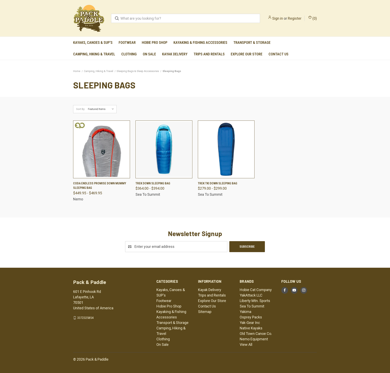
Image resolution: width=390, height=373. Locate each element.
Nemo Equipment (254, 339)
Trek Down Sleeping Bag (152, 183)
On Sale (149, 54)
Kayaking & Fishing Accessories (200, 42)
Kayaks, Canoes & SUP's (93, 42)
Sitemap (204, 312)
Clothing (129, 54)
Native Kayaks (251, 328)
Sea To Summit (252, 306)
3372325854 (85, 318)
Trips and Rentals (209, 54)
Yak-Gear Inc (250, 322)
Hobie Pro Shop (154, 42)
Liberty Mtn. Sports (255, 301)
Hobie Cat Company (256, 290)
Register (294, 18)
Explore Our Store (246, 54)
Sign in (277, 18)
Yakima (245, 312)
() (314, 18)
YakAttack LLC (251, 295)
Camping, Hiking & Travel (94, 54)
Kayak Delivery (174, 54)
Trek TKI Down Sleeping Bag (217, 183)
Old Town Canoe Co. (256, 333)
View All (246, 344)
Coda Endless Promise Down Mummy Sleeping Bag (99, 186)
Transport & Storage (252, 42)
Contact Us (278, 54)
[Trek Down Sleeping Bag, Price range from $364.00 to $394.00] (164, 149)
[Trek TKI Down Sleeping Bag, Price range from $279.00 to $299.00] (226, 149)
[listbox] (101, 109)
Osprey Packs (251, 317)
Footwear (127, 42)
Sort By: (80, 109)
